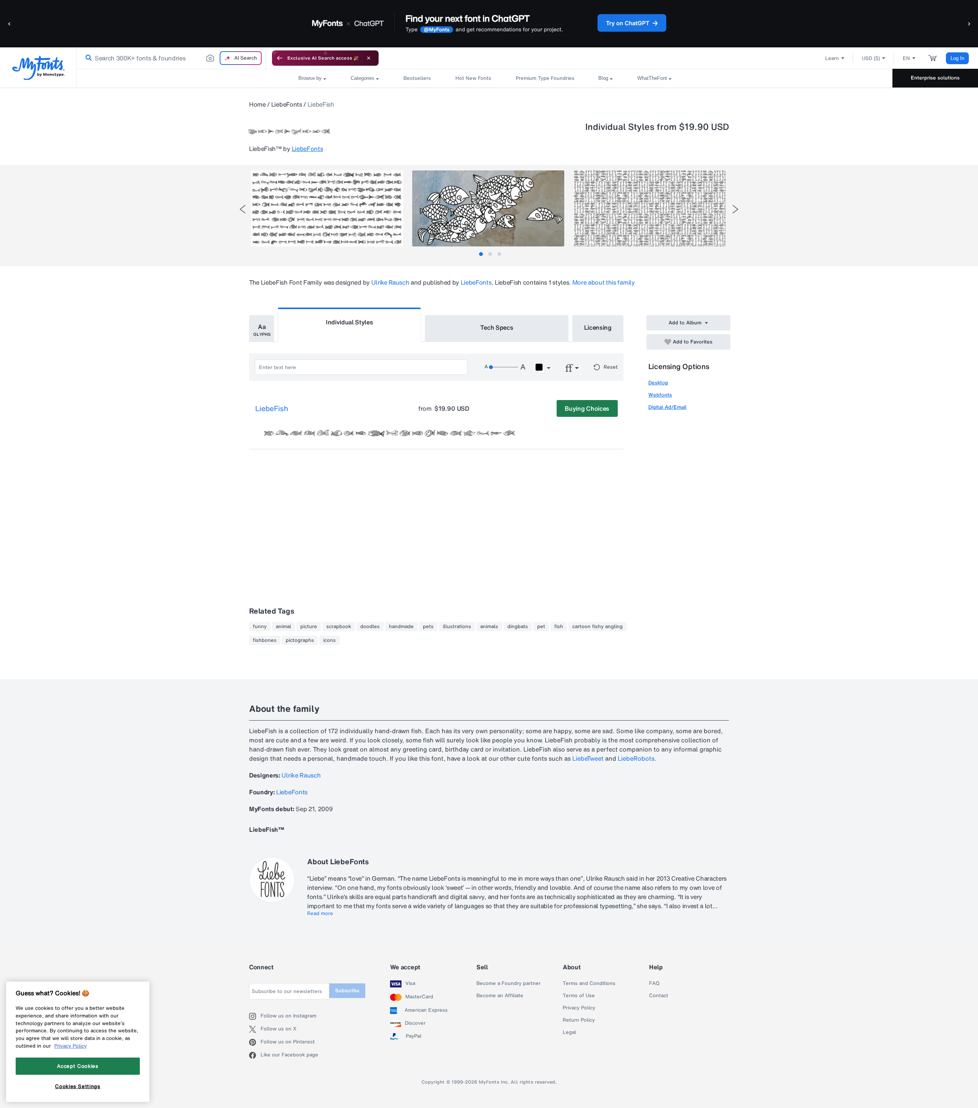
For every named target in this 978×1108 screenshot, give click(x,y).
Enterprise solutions (935, 77)
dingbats (517, 627)
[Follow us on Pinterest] (255, 1042)
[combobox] (171, 58)
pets (428, 627)
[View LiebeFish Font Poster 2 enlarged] (488, 208)
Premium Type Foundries (545, 78)
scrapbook (338, 627)
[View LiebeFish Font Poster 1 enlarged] (327, 208)
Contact (658, 996)
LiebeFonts (286, 104)
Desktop (658, 382)
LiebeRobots (636, 758)
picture (308, 627)
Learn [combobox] (832, 58)
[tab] (481, 254)
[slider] (503, 367)
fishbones (265, 640)
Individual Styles (349, 322)
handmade (401, 627)
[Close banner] (368, 58)
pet (541, 627)
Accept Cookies (77, 1066)
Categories (362, 78)
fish (558, 627)
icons (329, 640)
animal (283, 627)
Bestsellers (417, 78)
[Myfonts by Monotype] (38, 67)
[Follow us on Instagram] (255, 1016)
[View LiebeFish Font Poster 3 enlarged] (649, 208)
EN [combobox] (906, 58)
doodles (370, 627)
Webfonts (660, 394)
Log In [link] (957, 58)
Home (257, 104)
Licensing (598, 327)
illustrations (457, 627)
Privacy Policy (579, 1008)
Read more (320, 913)
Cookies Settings (77, 1086)
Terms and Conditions (589, 983)
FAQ (654, 983)
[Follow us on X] (255, 1029)
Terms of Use (579, 996)
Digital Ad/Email (667, 407)
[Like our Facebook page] (255, 1055)
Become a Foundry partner (508, 983)
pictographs (300, 640)
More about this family (603, 282)
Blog (603, 78)
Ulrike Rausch (390, 282)
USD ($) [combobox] (871, 58)
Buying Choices (587, 408)
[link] (87, 58)
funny (260, 627)
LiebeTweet (588, 758)
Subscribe (347, 990)
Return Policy (579, 1020)
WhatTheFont (652, 78)
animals (489, 627)
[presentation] (243, 209)
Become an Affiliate (499, 996)
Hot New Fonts (473, 78)
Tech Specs (496, 327)
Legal (569, 1032)
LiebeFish (271, 409)
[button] (9, 23)
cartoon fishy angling (597, 627)
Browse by (310, 78)
